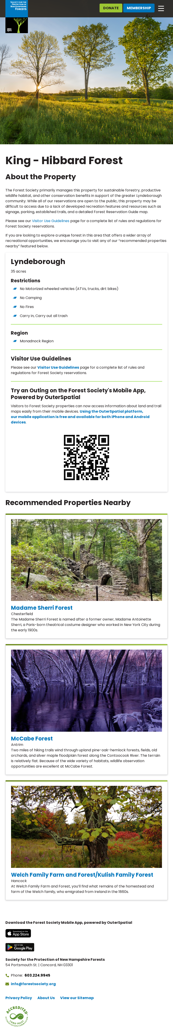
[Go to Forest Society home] (16, 16)
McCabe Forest (32, 738)
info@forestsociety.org (33, 983)
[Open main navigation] (161, 8)
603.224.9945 (37, 975)
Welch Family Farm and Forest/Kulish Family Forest (82, 874)
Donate (111, 8)
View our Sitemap (77, 997)
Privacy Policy (18, 997)
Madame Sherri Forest (42, 608)
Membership (139, 8)
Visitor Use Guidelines (50, 220)
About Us (46, 997)
